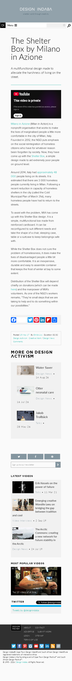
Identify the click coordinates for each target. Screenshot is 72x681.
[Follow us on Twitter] (19, 456)
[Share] (54, 320)
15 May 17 (24, 334)
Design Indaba (21, 662)
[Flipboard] (48, 320)
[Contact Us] (58, 646)
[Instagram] (30, 646)
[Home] (36, 9)
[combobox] (56, 25)
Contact (40, 627)
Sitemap (39, 635)
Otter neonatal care (45, 390)
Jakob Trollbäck (42, 415)
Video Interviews (22, 520)
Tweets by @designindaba (26, 610)
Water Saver (44, 367)
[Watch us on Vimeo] (42, 646)
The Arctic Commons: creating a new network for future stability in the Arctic (35, 536)
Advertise (29, 631)
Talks (39, 423)
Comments (18, 341)
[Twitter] (30, 320)
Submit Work (45, 631)
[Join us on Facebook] (35, 456)
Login (27, 635)
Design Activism (20, 338)
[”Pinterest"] (52, 456)
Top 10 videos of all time (24, 592)
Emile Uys (38, 334)
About (27, 627)
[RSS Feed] (53, 646)
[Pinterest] (36, 320)
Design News (48, 338)
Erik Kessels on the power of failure (46, 485)
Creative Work (35, 338)
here (13, 289)
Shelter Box (38, 156)
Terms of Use (31, 639)
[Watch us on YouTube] (36, 646)
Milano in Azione (20, 124)
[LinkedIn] (42, 320)
